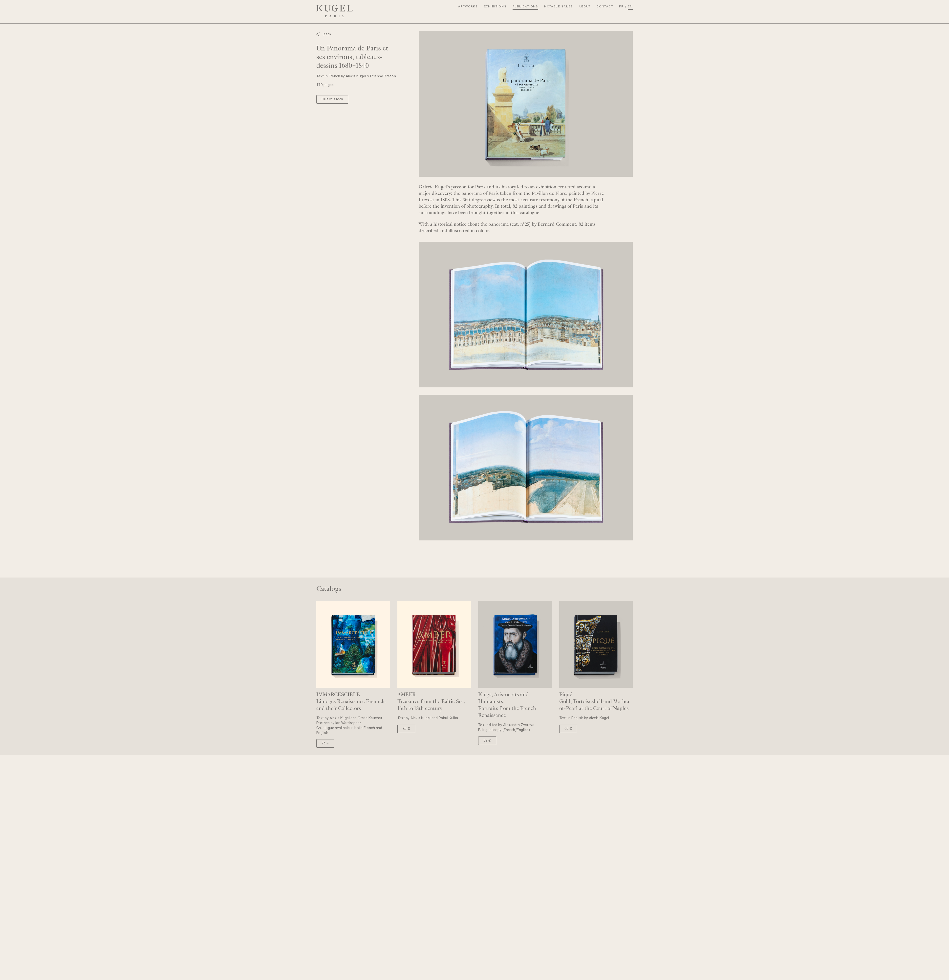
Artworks (468, 6)
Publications (526, 6)
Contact (605, 6)
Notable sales (558, 6)
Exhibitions (495, 6)
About (585, 6)
